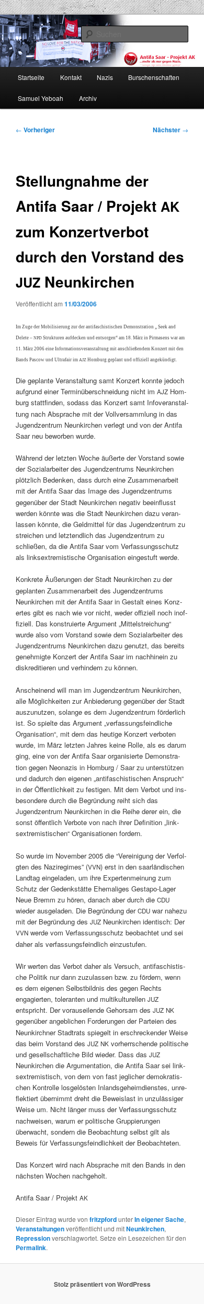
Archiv (88, 98)
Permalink (31, 1247)
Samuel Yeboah (40, 98)
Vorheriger (35, 129)
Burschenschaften (153, 77)
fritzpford (103, 1219)
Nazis (105, 77)
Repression (33, 1238)
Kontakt (71, 77)
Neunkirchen (145, 1228)
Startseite (31, 77)
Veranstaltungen (40, 1228)
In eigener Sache (159, 1219)
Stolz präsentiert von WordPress (102, 1284)
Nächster (170, 129)
